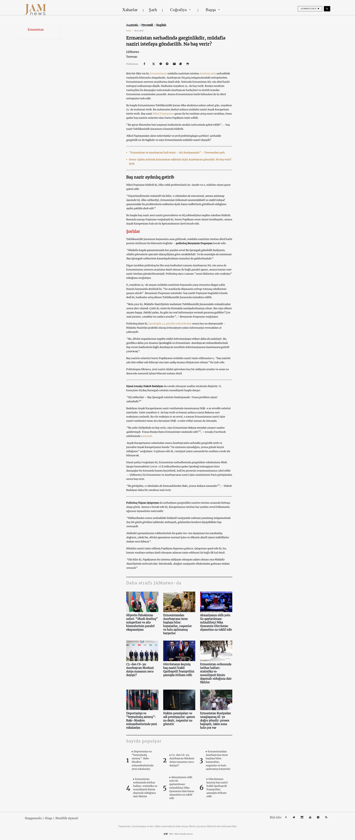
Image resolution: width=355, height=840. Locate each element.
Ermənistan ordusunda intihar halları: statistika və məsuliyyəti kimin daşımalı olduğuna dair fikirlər (216, 673)
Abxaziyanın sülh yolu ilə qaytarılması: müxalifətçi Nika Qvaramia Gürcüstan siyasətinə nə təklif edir (216, 622)
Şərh (153, 9)
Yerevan (131, 56)
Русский (147, 25)
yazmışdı (146, 436)
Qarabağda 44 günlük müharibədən (170, 323)
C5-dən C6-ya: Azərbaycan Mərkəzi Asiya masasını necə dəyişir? (140, 669)
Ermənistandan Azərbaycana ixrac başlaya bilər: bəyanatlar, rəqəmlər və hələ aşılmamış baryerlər (177, 624)
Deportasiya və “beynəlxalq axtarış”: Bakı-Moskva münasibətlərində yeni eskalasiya (141, 720)
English (161, 25)
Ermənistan (36, 29)
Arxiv (129, 30)
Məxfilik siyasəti (66, 818)
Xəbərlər (130, 9)
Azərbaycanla (208, 73)
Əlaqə (48, 818)
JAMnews (132, 52)
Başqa (211, 9)
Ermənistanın (158, 73)
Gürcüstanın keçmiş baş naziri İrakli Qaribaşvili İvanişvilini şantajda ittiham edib (178, 669)
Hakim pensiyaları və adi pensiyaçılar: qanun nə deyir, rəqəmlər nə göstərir (179, 718)
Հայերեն (132, 25)
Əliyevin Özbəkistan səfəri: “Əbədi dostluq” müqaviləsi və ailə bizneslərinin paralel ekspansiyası (142, 622)
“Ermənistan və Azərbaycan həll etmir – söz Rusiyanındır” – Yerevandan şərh (177, 152)
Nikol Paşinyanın (163, 113)
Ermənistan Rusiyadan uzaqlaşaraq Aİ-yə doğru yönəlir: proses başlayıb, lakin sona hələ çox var (215, 720)
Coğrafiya (178, 9)
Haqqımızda (33, 818)
